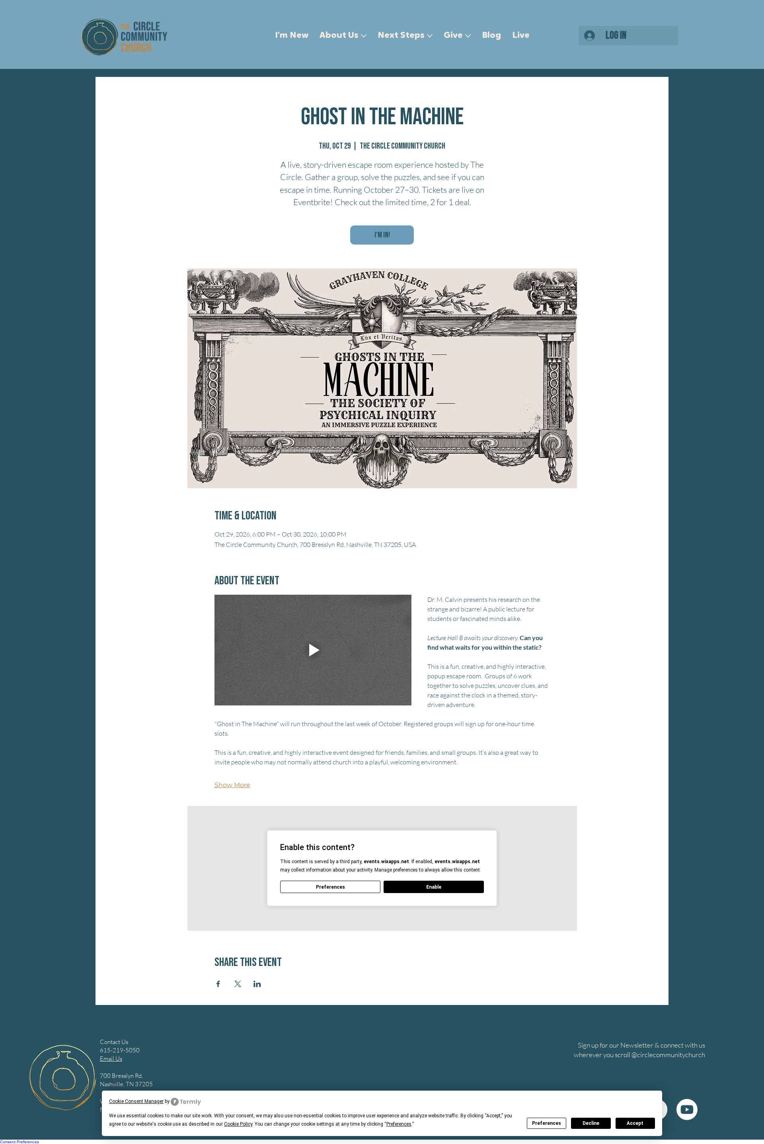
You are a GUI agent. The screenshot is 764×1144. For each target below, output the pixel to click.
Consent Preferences (19, 1142)
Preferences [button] (398, 1124)
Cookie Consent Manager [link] (136, 1101)
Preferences (546, 1123)
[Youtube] (687, 1109)
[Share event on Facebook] (218, 984)
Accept (635, 1123)
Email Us (111, 1058)
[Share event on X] (238, 984)
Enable (433, 887)
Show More (232, 785)
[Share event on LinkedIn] (257, 984)
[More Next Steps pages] (430, 36)
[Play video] (312, 650)
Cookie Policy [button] (238, 1124)
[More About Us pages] (363, 36)
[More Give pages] (468, 36)
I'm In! (382, 235)
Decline (591, 1123)
